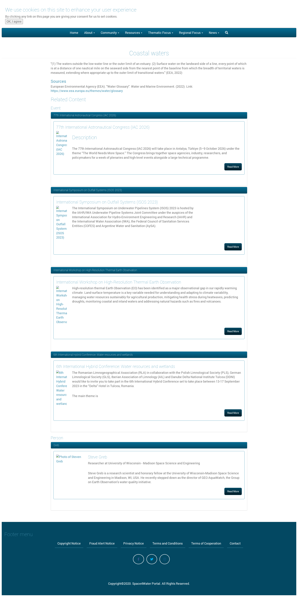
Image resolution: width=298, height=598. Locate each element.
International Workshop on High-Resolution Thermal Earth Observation (95, 270)
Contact (235, 543)
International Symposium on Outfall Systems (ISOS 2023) (87, 190)
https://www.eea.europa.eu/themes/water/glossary (87, 91)
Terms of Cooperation (206, 543)
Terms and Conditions (167, 543)
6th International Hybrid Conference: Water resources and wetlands (93, 355)
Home (74, 33)
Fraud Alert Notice (102, 543)
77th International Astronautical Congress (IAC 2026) (84, 115)
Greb (56, 445)
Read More (233, 166)
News (213, 33)
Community (109, 33)
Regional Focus (190, 33)
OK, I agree (14, 21)
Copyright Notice (69, 543)
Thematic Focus (159, 33)
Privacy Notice (133, 543)
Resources (133, 33)
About (88, 33)
